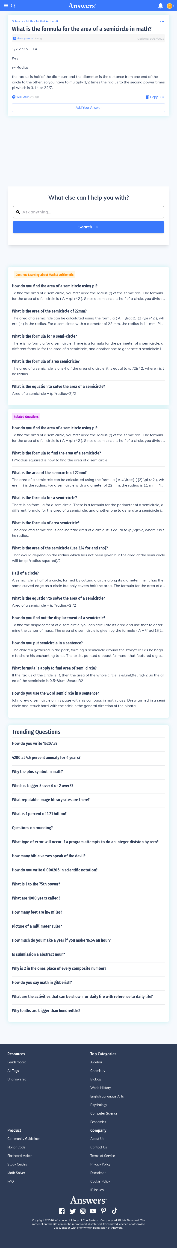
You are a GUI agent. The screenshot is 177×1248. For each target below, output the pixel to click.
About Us (97, 1139)
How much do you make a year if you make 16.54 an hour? (61, 940)
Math (29, 21)
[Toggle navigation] (6, 5)
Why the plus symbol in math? (37, 771)
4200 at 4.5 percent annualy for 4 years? (46, 757)
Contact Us (98, 1147)
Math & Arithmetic (47, 21)
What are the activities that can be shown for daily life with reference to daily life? (82, 996)
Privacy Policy (100, 1164)
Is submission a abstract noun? (38, 954)
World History (100, 1088)
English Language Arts (107, 1096)
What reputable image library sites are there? (51, 799)
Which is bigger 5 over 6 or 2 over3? (42, 785)
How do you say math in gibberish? (42, 982)
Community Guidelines (23, 1139)
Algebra (96, 1062)
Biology (95, 1079)
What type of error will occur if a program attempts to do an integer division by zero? (85, 841)
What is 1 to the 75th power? (36, 884)
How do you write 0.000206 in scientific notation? (54, 870)
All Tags (13, 1071)
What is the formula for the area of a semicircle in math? (81, 28)
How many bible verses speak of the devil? (49, 856)
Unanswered (16, 1079)
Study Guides (17, 1164)
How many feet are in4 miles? (37, 912)
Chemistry (97, 1071)
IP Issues (97, 1190)
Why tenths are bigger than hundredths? (46, 1010)
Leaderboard (16, 1062)
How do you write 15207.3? (34, 743)
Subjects (17, 21)
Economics (98, 1122)
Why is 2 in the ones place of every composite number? (59, 968)
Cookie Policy (100, 1181)
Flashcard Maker (19, 1156)
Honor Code (16, 1147)
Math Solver (16, 1173)
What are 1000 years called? (36, 898)
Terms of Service (102, 1156)
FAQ (10, 1181)
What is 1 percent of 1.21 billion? (39, 813)
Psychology (98, 1105)
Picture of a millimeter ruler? (37, 926)
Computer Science (104, 1113)
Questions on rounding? (32, 827)
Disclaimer (98, 1173)
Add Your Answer (89, 108)
